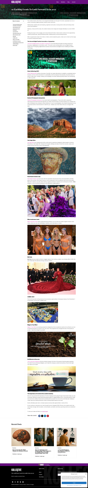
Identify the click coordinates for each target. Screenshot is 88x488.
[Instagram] (15, 482)
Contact (40, 474)
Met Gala (14, 36)
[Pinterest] (20, 482)
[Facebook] (12, 482)
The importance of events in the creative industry (18, 43)
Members (63, 2)
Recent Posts (15, 45)
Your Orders (41, 476)
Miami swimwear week (17, 34)
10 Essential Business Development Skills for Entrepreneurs (64, 451)
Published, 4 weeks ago (62, 455)
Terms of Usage (30, 484)
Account (73, 2)
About (40, 472)
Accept (74, 482)
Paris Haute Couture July (17, 33)
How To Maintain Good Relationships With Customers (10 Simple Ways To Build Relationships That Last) (43, 451)
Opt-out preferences (70, 485)
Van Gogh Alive (15, 31)
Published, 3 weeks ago (39, 456)
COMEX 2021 (15, 37)
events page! (45, 411)
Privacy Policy (23, 484)
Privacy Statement (76, 485)
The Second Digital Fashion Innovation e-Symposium (17, 25)
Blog (68, 2)
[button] (85, 474)
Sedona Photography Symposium (16, 29)
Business (14, 447)
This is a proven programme (33, 361)
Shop (57, 2)
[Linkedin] (18, 482)
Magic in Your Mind (16, 39)
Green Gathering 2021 (16, 27)
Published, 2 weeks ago (17, 454)
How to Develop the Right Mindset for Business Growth (20, 450)
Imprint (80, 485)
